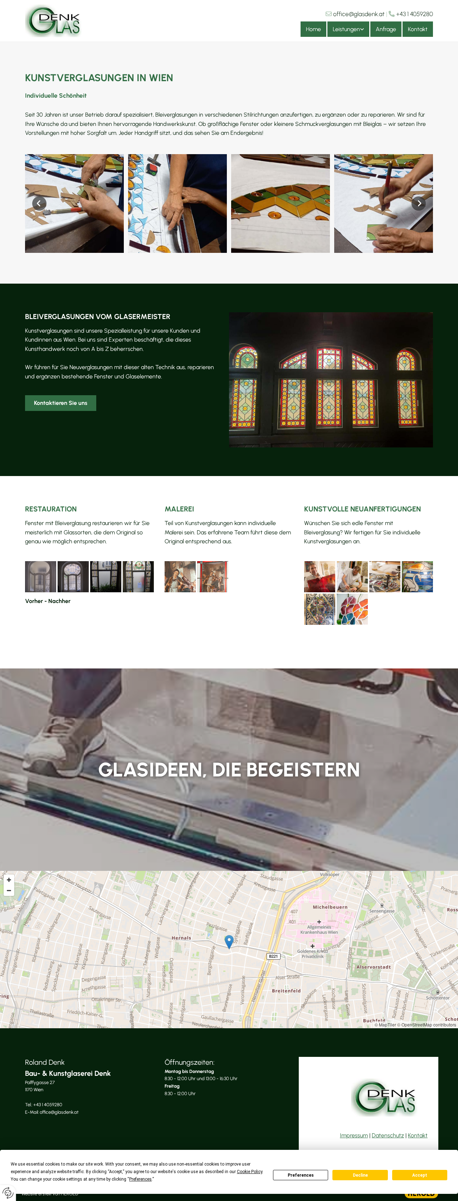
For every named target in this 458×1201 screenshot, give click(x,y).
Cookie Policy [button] (249, 1171)
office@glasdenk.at (359, 14)
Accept (419, 1175)
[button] (60, 403)
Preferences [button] (140, 1179)
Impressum (354, 1135)
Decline (360, 1175)
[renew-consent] (8, 1193)
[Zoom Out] (9, 890)
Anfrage (386, 29)
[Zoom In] (9, 879)
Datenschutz (388, 1135)
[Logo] (54, 20)
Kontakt (418, 29)
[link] (347, 29)
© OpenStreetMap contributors (426, 1024)
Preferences (301, 1175)
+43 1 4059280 (414, 14)
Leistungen (346, 29)
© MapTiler (385, 1024)
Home (313, 29)
